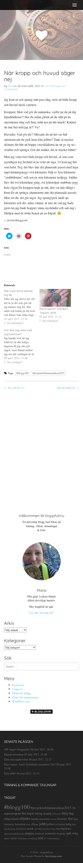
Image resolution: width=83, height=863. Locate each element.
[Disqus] (41, 448)
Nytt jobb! (10, 773)
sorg (75, 833)
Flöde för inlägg (21, 693)
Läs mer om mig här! (41, 612)
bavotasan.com (53, 856)
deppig (47, 813)
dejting (39, 813)
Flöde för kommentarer (25, 697)
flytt (70, 819)
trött (40, 838)
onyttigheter (63, 828)
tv (45, 838)
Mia (10, 86)
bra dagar (28, 813)
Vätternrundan (53, 838)
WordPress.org (20, 701)
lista (74, 824)
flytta (76, 818)
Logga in (17, 689)
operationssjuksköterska (14, 833)
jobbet (50, 824)
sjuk (68, 833)
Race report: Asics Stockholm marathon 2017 (30, 764)
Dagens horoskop (14, 754)
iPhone (34, 824)
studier (13, 838)
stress (6, 838)
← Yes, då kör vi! (14, 388)
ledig (68, 824)
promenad (39, 833)
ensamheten (44, 818)
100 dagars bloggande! (17, 749)
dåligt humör (11, 819)
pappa (29, 833)
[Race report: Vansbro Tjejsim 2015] (55, 298)
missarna (21, 828)
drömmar (56, 813)
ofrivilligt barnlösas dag (44, 828)
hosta (28, 824)
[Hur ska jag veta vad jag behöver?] (21, 346)
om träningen (53, 86)
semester (50, 833)
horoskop (20, 824)
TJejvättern (22, 838)
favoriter (62, 819)
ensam (34, 819)
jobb (42, 823)
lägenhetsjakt (9, 828)
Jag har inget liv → (68, 388)
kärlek (61, 824)
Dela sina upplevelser (16, 759)
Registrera (18, 685)
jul (56, 824)
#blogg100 (22, 373)
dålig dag (67, 813)
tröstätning (32, 838)
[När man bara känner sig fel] (21, 307)
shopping (61, 833)
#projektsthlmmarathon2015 (48, 373)
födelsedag (9, 824)
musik (30, 828)
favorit (53, 819)
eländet (25, 818)
